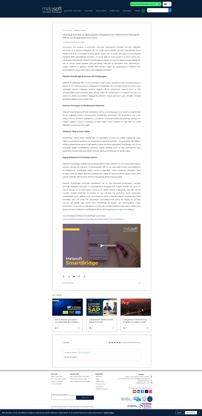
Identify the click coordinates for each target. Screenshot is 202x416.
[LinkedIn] (138, 391)
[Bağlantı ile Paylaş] (79, 276)
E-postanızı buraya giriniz (59, 394)
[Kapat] (199, 412)
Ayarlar (179, 413)
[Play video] (102, 246)
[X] (146, 391)
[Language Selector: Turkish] (167, 4)
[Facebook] (142, 391)
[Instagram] (150, 391)
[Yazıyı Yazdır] (84, 276)
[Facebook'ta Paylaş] (64, 276)
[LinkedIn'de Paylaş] (74, 276)
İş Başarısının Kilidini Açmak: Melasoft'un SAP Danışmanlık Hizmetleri (101, 320)
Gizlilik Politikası (109, 413)
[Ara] (169, 10)
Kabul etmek (191, 413)
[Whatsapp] (143, 10)
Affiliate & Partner (102, 389)
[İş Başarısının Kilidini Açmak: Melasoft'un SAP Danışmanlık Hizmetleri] (101, 307)
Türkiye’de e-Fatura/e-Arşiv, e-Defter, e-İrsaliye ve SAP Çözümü (135, 320)
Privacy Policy (101, 384)
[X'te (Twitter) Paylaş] (69, 276)
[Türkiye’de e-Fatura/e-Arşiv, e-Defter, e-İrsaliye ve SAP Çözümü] (136, 307)
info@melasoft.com (142, 383)
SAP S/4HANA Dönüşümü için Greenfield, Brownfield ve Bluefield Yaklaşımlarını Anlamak (67, 320)
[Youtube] (134, 391)
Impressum (99, 387)
